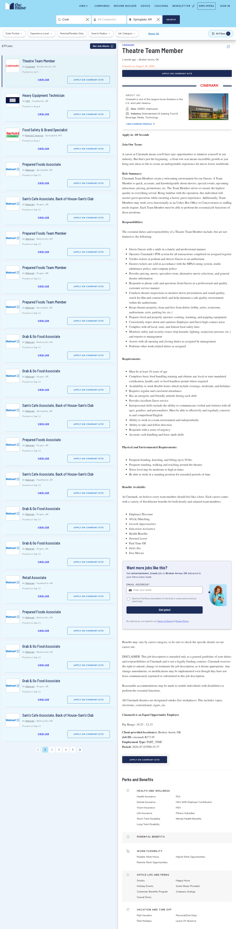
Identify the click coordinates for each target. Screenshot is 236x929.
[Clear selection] (88, 19)
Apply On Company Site (89, 79)
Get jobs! (165, 610)
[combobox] (76, 19)
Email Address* (138, 584)
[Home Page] (15, 7)
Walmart (30, 170)
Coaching (161, 6)
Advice (145, 6)
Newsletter (181, 6)
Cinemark (30, 66)
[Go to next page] (80, 750)
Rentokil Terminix (34, 135)
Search (171, 19)
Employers (206, 6)
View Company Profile (139, 124)
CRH (27, 101)
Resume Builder (125, 6)
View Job (43, 79)
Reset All (153, 33)
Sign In (225, 6)
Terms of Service (165, 621)
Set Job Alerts (101, 46)
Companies (102, 6)
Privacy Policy (182, 621)
